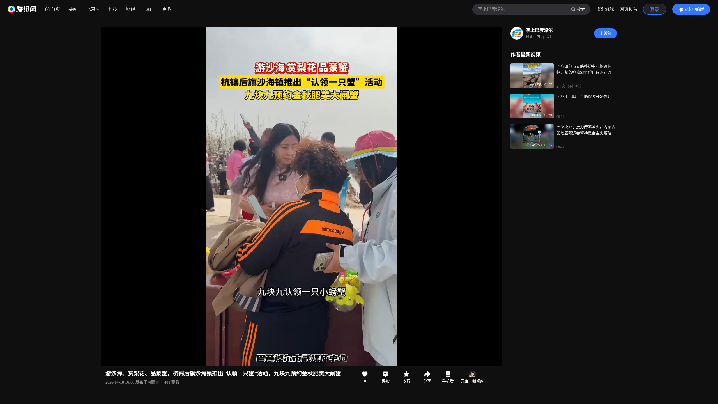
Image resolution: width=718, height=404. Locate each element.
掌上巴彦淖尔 (539, 30)
